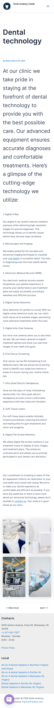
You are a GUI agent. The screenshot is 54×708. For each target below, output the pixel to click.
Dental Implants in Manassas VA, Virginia (22, 687)
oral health (13, 258)
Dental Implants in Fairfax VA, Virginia (21, 683)
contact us (20, 501)
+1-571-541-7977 (10, 632)
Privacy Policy (8, 647)
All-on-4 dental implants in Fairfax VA (21, 672)
